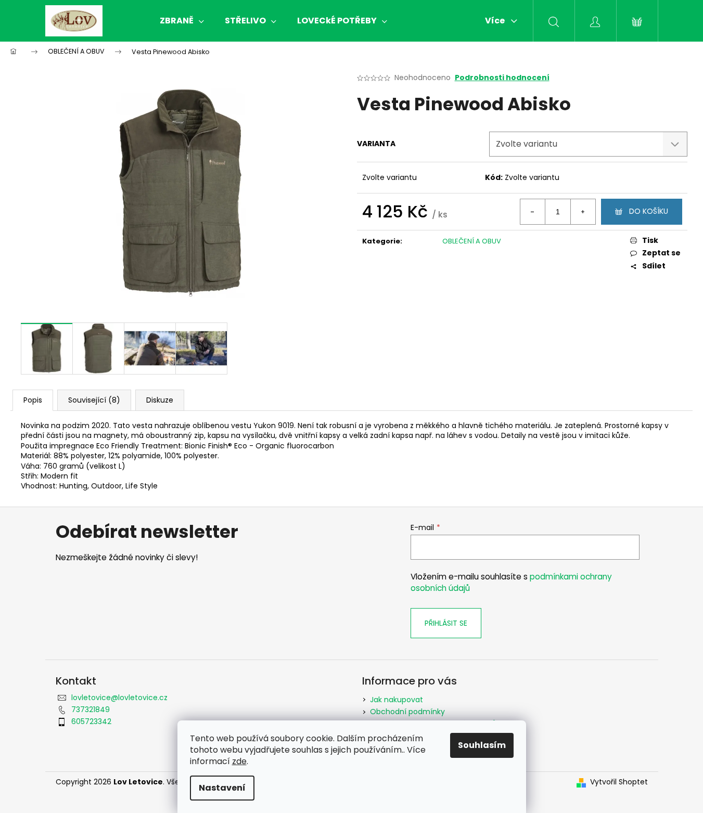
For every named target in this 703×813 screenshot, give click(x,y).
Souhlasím (482, 745)
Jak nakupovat (396, 699)
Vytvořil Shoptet (619, 782)
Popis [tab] (32, 400)
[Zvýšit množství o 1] (582, 211)
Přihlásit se (446, 623)
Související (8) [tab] (94, 400)
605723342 (91, 721)
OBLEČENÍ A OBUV (471, 241)
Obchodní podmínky (407, 711)
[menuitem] (181, 21)
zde (239, 761)
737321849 (90, 709)
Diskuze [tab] (159, 400)
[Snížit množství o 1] (532, 211)
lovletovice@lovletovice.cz (119, 697)
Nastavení (222, 788)
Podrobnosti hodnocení (502, 78)
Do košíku (648, 211)
